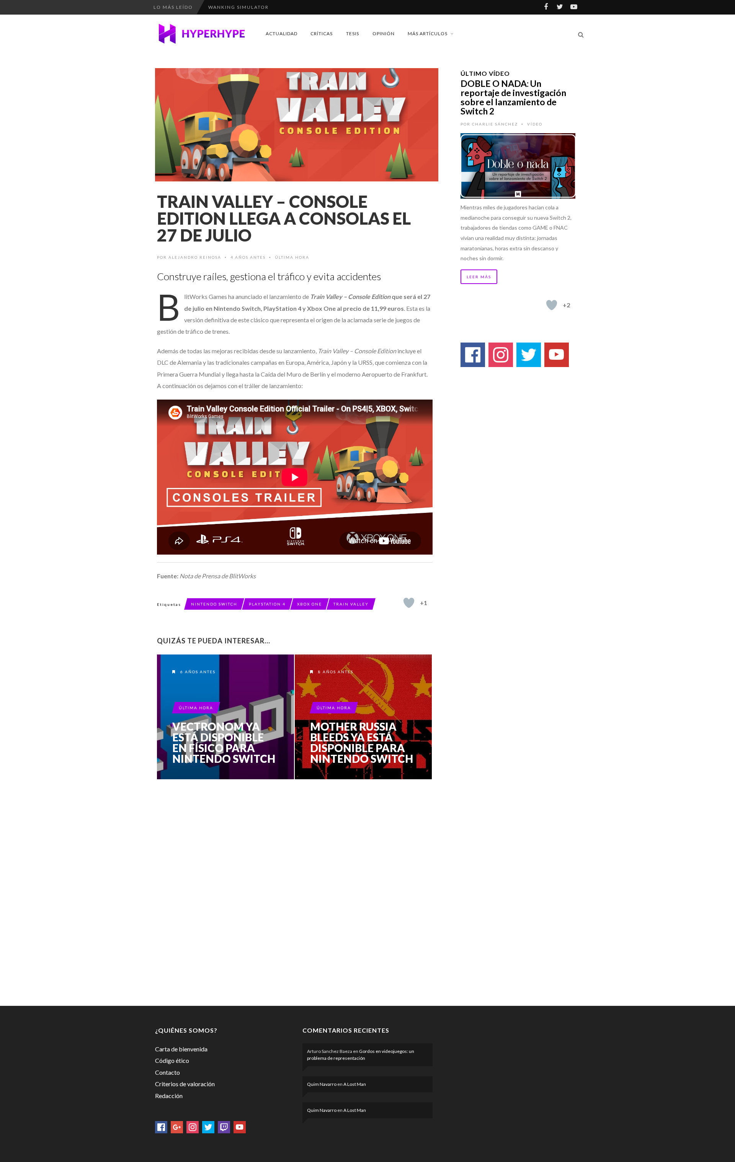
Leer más (479, 276)
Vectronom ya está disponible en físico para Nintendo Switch (223, 742)
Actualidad (281, 33)
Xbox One (309, 604)
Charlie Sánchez (495, 124)
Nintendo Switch (214, 604)
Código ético (172, 1060)
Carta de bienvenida (181, 1049)
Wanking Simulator (238, 7)
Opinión (383, 33)
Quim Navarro (321, 1084)
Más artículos (428, 33)
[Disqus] (295, 891)
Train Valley (351, 604)
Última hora (292, 257)
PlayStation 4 (267, 604)
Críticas (321, 33)
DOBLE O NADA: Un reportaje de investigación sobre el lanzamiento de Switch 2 (513, 97)
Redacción (169, 1095)
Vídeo (534, 124)
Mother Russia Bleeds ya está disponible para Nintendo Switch (361, 742)
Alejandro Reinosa (194, 257)
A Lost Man (354, 1084)
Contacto (167, 1072)
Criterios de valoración (185, 1083)
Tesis (352, 33)
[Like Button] (409, 603)
